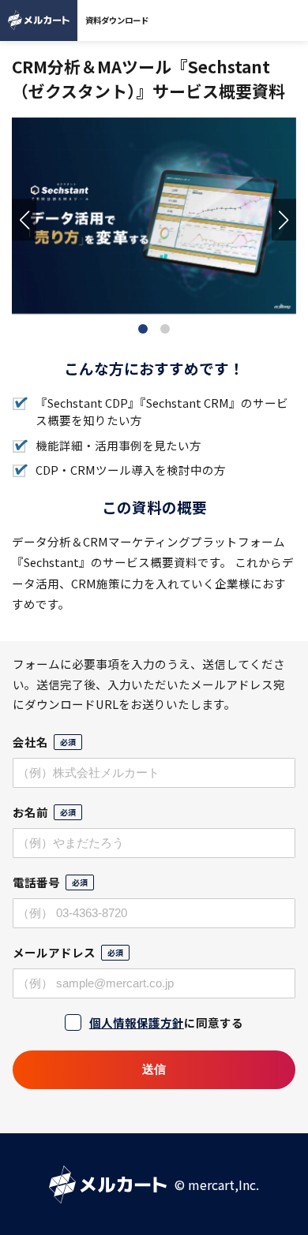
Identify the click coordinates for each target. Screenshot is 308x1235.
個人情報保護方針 (136, 1022)
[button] (24, 220)
